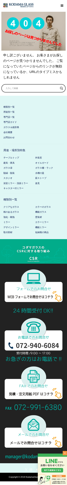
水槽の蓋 (39, 173)
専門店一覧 (9, 117)
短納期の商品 (42, 232)
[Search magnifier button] (61, 88)
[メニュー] (61, 5)
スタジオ (7, 178)
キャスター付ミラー (13, 188)
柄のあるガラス (11, 212)
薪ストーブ (40, 178)
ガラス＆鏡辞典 (11, 127)
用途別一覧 (9, 112)
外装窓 (38, 157)
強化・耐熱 (9, 217)
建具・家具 (9, 163)
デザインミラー (11, 227)
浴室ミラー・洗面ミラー (15, 183)
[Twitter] (26, 469)
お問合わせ (9, 137)
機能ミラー (40, 227)
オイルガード (42, 163)
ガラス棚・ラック (44, 168)
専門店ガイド (10, 122)
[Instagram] (30, 469)
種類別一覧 (9, 107)
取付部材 (7, 232)
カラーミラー (42, 222)
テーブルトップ (11, 157)
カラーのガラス (43, 207)
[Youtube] (37, 469)
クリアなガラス (11, 207)
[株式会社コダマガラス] (18, 5)
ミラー (6, 222)
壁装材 (38, 217)
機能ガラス (40, 212)
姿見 (37, 183)
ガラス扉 (7, 168)
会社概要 (7, 132)
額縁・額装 (9, 173)
